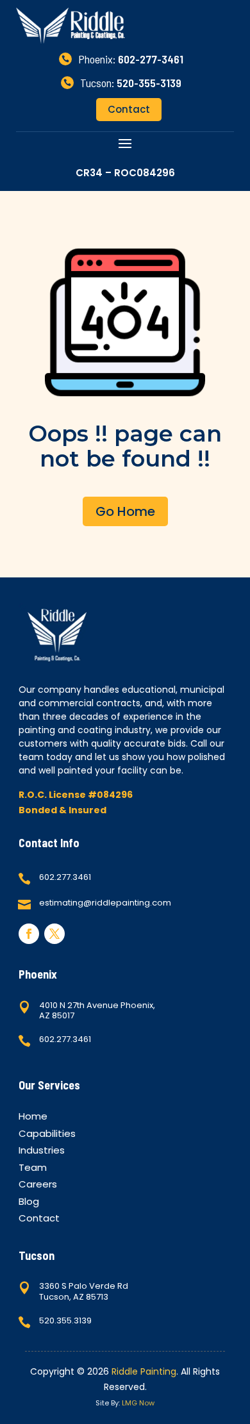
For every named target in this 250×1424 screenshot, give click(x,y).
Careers (38, 1186)
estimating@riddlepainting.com (105, 903)
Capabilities (47, 1135)
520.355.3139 (65, 1320)
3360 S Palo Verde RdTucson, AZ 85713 (83, 1291)
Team (33, 1169)
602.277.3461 (65, 877)
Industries (42, 1152)
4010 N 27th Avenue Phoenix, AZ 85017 (97, 1010)
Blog (29, 1203)
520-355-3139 (149, 83)
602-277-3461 (150, 59)
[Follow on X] (54, 933)
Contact (129, 109)
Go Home (125, 511)
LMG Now (138, 1403)
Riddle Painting (144, 1371)
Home (33, 1118)
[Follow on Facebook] (29, 933)
